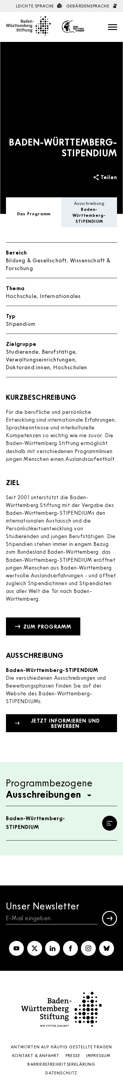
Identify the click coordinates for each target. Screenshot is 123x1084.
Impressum (98, 1055)
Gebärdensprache (88, 5)
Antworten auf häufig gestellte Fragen (61, 1046)
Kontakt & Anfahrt (35, 1055)
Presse (73, 1055)
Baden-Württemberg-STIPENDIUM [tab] (89, 212)
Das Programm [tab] (33, 213)
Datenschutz (61, 1072)
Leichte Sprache (36, 5)
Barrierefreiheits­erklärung (61, 1064)
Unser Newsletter (42, 905)
